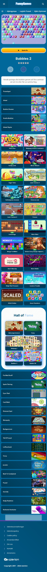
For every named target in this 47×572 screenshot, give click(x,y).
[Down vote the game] (24, 69)
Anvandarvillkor (13, 540)
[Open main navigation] (4, 4)
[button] (43, 4)
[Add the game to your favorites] (41, 18)
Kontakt (10, 548)
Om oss (10, 544)
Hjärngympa (12, 11)
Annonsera (11, 553)
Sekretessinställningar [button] (15, 527)
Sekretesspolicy (13, 531)
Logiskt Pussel (25, 11)
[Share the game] (10, 69)
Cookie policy (12, 535)
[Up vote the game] (37, 69)
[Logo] (23, 4)
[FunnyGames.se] (2, 11)
